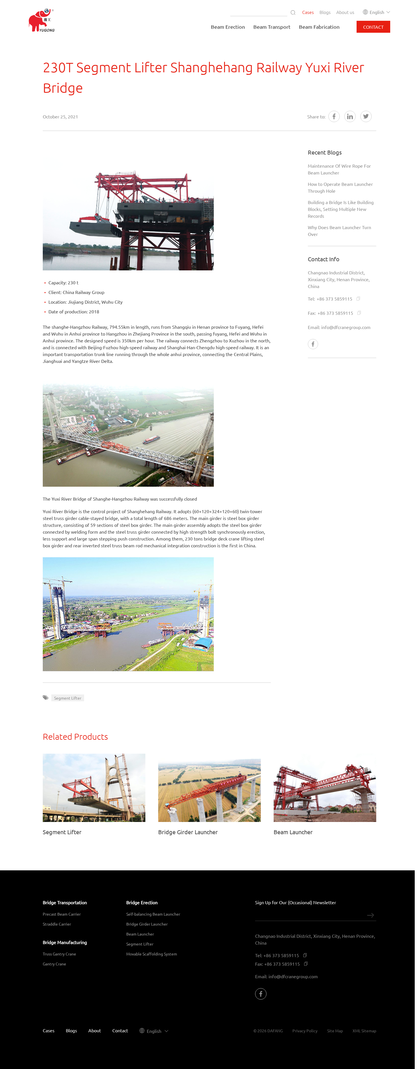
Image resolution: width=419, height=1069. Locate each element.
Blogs (325, 12)
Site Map (335, 1030)
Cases (308, 12)
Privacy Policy (305, 1030)
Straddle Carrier (57, 923)
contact (373, 27)
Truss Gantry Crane (59, 953)
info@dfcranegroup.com (346, 327)
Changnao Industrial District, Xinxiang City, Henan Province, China (339, 279)
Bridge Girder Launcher (147, 923)
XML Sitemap (364, 1030)
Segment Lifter (139, 943)
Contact (120, 1030)
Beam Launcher (140, 933)
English (377, 12)
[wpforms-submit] (370, 915)
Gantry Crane (54, 963)
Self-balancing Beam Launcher (153, 913)
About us (345, 12)
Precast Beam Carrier (62, 913)
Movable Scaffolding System (151, 953)
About (94, 1030)
